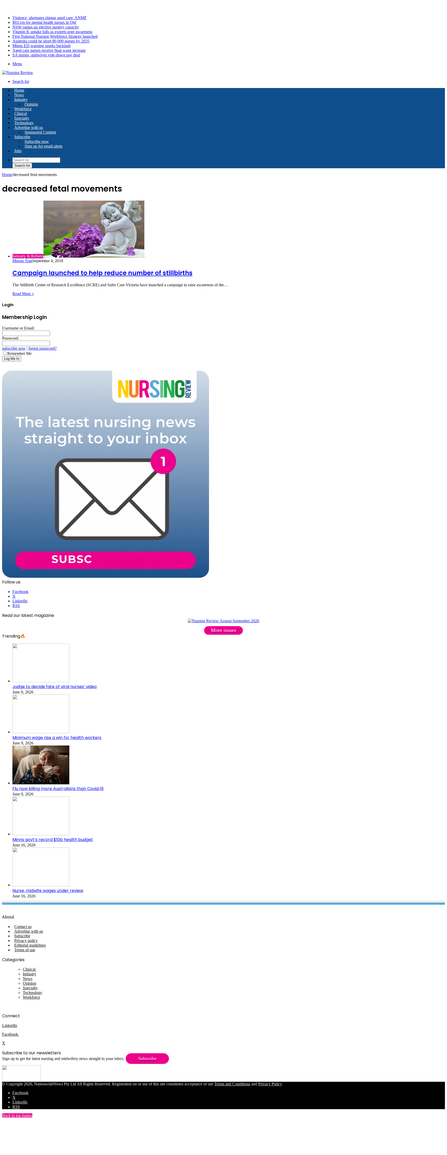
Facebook (10, 1034)
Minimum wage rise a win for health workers (56, 738)
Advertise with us (28, 127)
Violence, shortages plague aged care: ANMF (49, 18)
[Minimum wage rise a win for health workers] (40, 732)
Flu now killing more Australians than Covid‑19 (57, 789)
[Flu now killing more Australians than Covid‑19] (40, 783)
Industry (21, 99)
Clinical (20, 113)
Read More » (23, 293)
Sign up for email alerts (43, 146)
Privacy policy (26, 940)
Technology (24, 123)
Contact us (23, 926)
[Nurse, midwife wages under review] (40, 885)
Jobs (17, 151)
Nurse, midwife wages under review (47, 891)
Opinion (31, 104)
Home (7, 174)
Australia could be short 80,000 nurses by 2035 (51, 41)
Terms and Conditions (232, 1084)
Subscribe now (37, 141)
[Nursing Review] (17, 72)
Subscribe (22, 137)
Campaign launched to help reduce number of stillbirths (102, 273)
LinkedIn (9, 1025)
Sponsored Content (40, 132)
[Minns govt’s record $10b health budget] (40, 834)
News (19, 95)
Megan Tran (22, 261)
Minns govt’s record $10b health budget (52, 840)
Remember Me (19, 353)
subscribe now (14, 348)
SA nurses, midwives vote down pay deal (46, 55)
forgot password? (42, 348)
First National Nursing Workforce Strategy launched (55, 36)
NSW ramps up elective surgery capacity (45, 27)
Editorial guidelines (30, 945)
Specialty (21, 118)
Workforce (23, 109)
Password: (10, 338)
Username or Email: (18, 328)
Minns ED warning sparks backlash (41, 45)
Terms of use (24, 950)
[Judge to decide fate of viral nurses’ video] (40, 681)
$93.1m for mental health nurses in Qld (44, 22)
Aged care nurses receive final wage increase (49, 50)
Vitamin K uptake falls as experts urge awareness (52, 32)
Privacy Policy (270, 1084)
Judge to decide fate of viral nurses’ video (54, 687)
